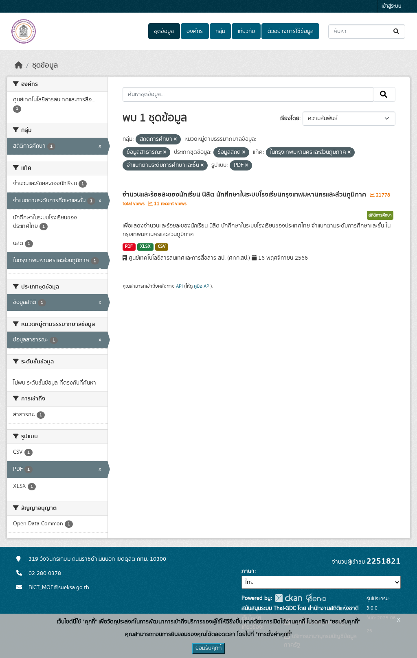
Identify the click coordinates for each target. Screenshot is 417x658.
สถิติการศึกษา (380, 215)
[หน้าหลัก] (19, 65)
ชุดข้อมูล (164, 31)
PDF (129, 246)
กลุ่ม (220, 31)
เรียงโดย (289, 118)
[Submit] (397, 31)
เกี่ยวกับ (246, 31)
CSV (162, 246)
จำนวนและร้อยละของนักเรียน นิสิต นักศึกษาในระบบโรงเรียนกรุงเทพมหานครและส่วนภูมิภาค (245, 194)
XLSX (145, 246)
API (179, 286)
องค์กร (195, 31)
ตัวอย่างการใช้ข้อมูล (291, 31)
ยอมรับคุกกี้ (208, 648)
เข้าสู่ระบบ (392, 6)
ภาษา (248, 571)
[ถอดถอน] (175, 139)
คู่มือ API (202, 286)
